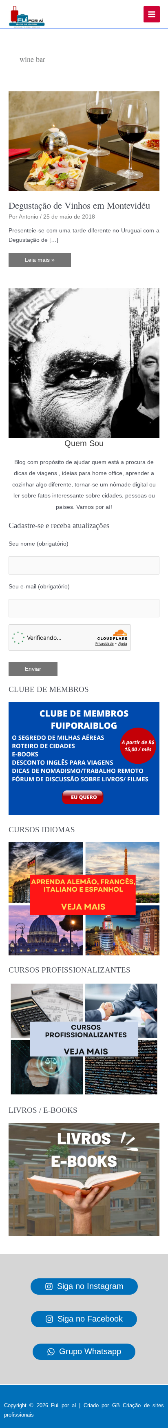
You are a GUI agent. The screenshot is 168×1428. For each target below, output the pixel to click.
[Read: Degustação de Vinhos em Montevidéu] (84, 141)
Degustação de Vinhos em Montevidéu (79, 205)
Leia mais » (39, 261)
